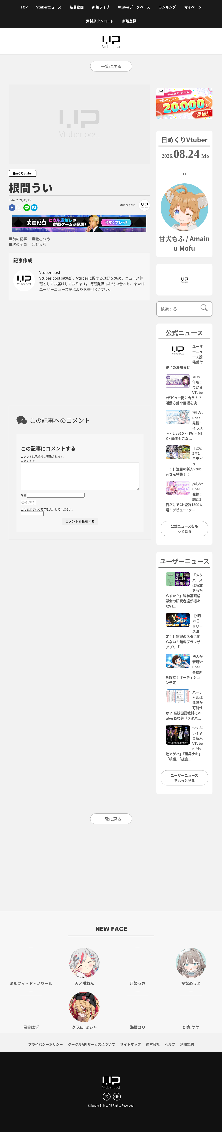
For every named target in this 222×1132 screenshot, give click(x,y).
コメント (28, 460)
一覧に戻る (111, 66)
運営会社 (153, 1044)
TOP (24, 7)
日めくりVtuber (22, 173)
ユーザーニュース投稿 (57, 289)
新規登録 (129, 20)
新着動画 (77, 7)
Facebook (12, 207)
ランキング (167, 7)
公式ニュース (184, 332)
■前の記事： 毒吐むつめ (29, 238)
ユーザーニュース (184, 560)
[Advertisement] (79, 352)
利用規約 (187, 1044)
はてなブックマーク (34, 207)
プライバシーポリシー (45, 1044)
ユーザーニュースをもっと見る (184, 778)
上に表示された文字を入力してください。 (47, 509)
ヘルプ (170, 1044)
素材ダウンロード (100, 20)
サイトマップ (130, 1044)
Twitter (19, 207)
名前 (23, 495)
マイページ (193, 7)
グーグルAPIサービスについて (91, 1044)
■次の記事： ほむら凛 (27, 244)
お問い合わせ (119, 283)
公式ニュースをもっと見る (184, 528)
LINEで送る (26, 207)
